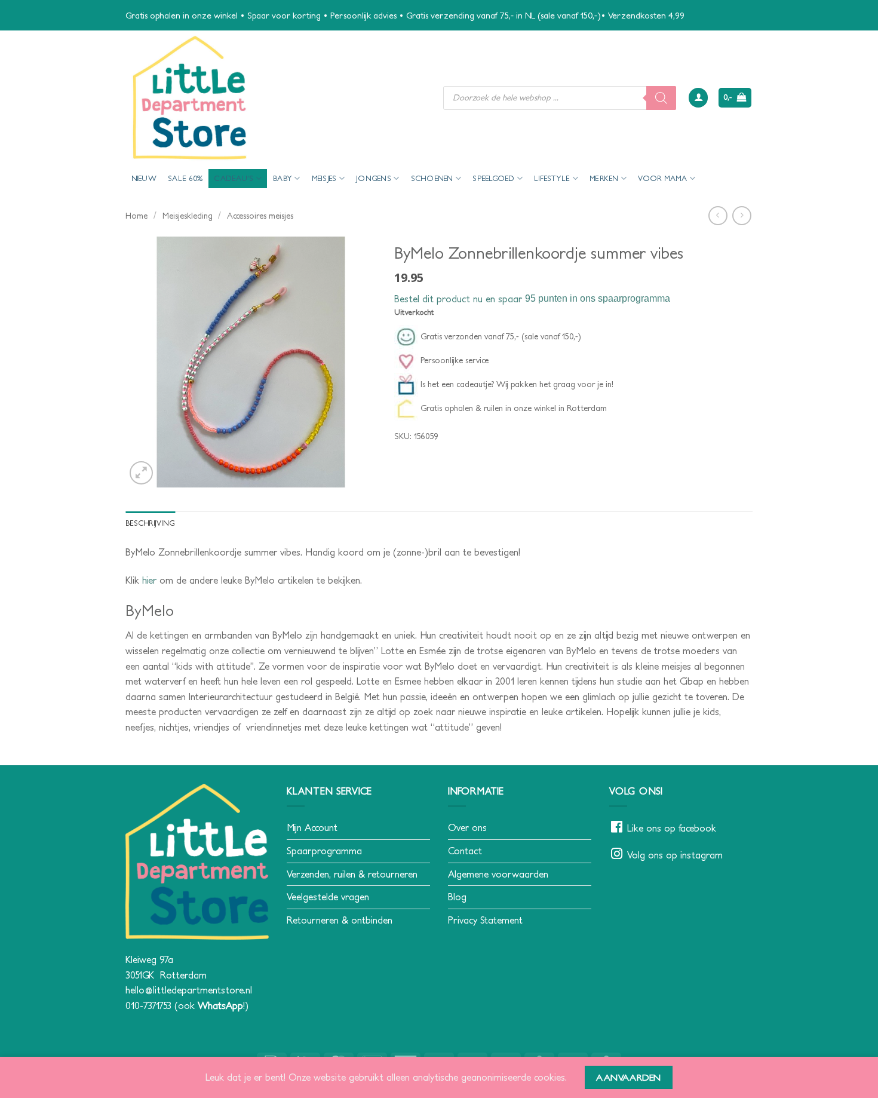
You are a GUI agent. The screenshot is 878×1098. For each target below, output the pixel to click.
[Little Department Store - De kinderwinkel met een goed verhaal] (275, 97)
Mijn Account (312, 827)
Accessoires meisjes (260, 215)
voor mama (662, 178)
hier (149, 580)
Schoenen (432, 178)
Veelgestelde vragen (328, 896)
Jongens (373, 178)
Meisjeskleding (187, 215)
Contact (465, 850)
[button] (698, 98)
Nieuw (143, 178)
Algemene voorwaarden (498, 874)
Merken (604, 178)
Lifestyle (552, 178)
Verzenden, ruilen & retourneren (352, 874)
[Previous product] (741, 215)
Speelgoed (493, 178)
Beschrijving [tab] (150, 523)
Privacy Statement (485, 920)
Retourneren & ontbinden (339, 920)
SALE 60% (185, 178)
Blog (457, 896)
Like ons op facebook (671, 828)
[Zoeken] (661, 98)
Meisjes (324, 178)
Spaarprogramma (324, 850)
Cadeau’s (233, 178)
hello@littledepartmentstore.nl (188, 989)
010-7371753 (148, 1005)
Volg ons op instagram (675, 854)
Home (136, 215)
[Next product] (717, 215)
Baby (282, 178)
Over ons (467, 827)
